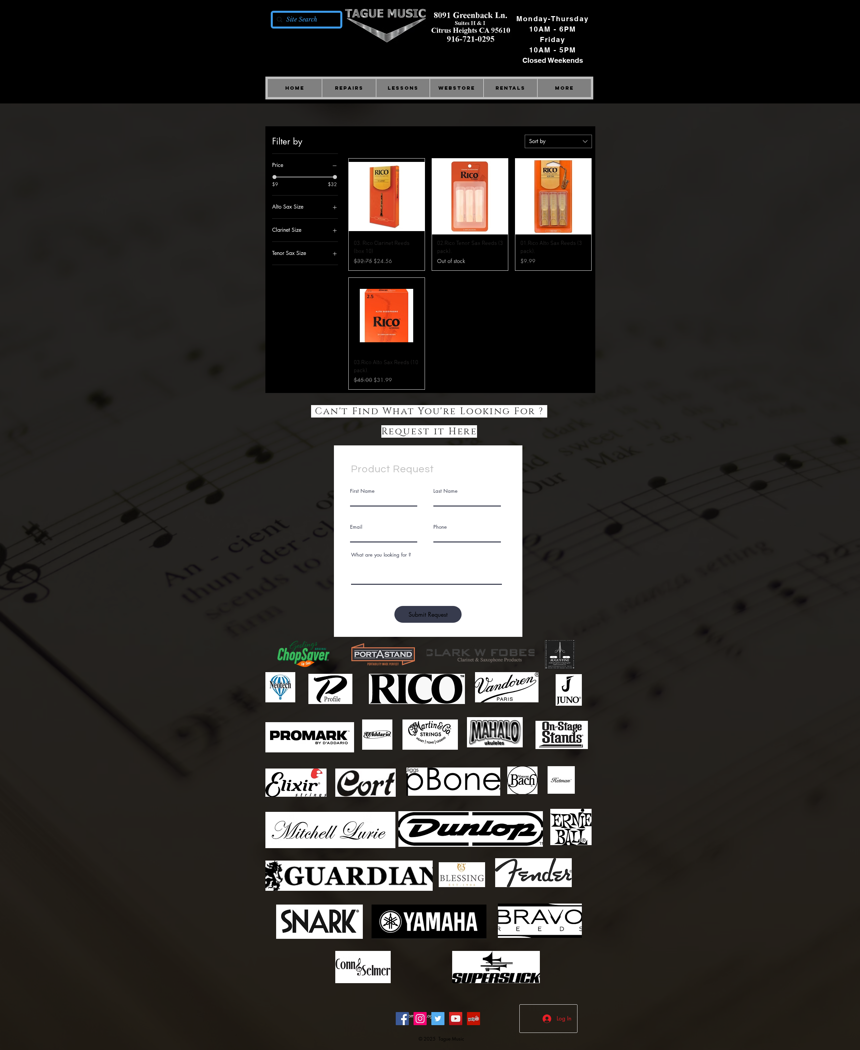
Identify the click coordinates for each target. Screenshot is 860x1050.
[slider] (274, 177)
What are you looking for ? (381, 554)
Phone (440, 526)
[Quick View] (387, 196)
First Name (362, 490)
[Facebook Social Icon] (402, 1018)
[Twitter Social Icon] (437, 1018)
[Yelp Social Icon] (473, 1018)
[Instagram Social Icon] (420, 1018)
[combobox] (558, 141)
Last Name (445, 490)
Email (356, 526)
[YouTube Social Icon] (455, 1018)
